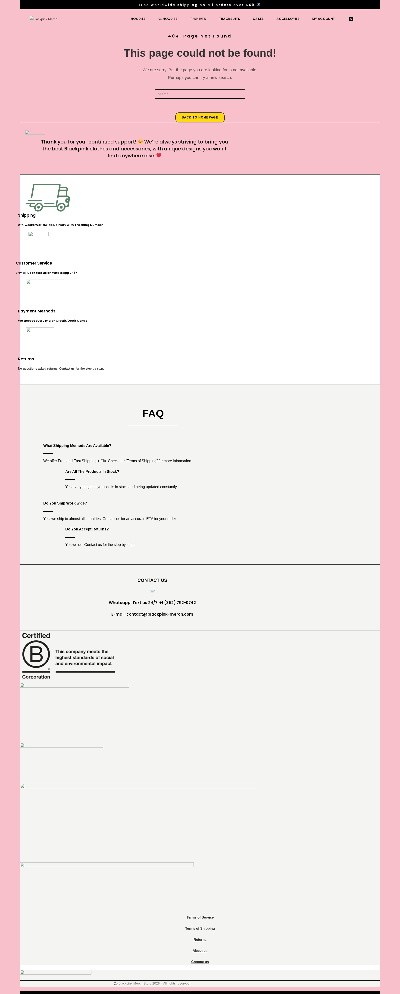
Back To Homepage (200, 117)
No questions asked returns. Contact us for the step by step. (61, 368)
